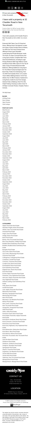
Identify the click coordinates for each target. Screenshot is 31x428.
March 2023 (5, 194)
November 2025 (7, 130)
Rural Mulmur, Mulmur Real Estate (12, 333)
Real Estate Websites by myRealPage (19, 402)
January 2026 (6, 126)
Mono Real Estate (7, 297)
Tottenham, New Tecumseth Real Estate (13, 357)
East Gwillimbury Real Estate (10, 267)
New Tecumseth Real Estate (10, 305)
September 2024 (7, 158)
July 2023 (5, 186)
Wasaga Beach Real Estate (10, 359)
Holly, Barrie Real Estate (9, 285)
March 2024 (5, 170)
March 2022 (5, 218)
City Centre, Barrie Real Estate (11, 251)
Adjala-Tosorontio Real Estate (10, 225)
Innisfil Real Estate (7, 287)
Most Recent (6, 110)
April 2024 (5, 168)
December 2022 (7, 200)
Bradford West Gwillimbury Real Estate (13, 243)
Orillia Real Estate (7, 309)
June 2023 (5, 188)
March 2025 (5, 146)
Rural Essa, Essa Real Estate (10, 323)
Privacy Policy (6, 402)
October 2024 (6, 156)
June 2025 (5, 140)
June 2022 (5, 212)
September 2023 (7, 182)
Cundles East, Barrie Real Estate (11, 263)
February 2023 (6, 196)
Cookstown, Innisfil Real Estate (11, 259)
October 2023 (6, 180)
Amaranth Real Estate (8, 231)
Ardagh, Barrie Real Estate (10, 235)
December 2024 (7, 152)
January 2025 (6, 150)
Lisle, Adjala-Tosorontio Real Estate (12, 289)
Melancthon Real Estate (9, 291)
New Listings (6, 100)
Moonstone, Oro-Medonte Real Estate (13, 299)
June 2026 (5, 116)
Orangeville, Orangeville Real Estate (12, 307)
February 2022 (6, 220)
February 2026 (6, 124)
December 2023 (7, 176)
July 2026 (5, 114)
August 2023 (6, 184)
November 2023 (7, 178)
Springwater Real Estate (9, 347)
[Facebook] (15, 8)
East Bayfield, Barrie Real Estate (11, 265)
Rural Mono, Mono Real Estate (11, 331)
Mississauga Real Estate (9, 295)
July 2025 (5, 138)
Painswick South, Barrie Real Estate (12, 313)
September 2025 (7, 134)
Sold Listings (6, 104)
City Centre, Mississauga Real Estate (12, 253)
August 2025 (6, 136)
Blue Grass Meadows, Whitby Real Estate (14, 241)
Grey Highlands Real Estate (10, 279)
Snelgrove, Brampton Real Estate (11, 345)
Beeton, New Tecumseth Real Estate (12, 239)
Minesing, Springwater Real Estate (12, 293)
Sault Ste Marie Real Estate (10, 339)
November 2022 (7, 202)
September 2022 (7, 206)
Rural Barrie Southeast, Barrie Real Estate (14, 319)
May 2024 (5, 166)
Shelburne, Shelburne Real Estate (12, 343)
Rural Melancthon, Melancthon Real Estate (14, 329)
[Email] (9, 8)
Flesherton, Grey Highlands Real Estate (13, 275)
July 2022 (5, 210)
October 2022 (6, 204)
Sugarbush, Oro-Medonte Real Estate (13, 351)
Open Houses (6, 102)
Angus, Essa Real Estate (9, 233)
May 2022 (5, 214)
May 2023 (5, 190)
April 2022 (5, 216)
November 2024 (7, 154)
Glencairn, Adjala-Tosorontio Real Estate (13, 277)
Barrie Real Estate (7, 237)
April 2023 (5, 192)
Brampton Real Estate (8, 249)
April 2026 (5, 120)
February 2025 (6, 148)
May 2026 (5, 118)
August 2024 (6, 160)
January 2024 (6, 174)
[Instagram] (19, 8)
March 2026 (5, 122)
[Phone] (12, 8)
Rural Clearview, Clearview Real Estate (13, 321)
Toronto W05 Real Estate (9, 353)
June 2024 (5, 164)
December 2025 (7, 128)
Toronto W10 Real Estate (9, 355)
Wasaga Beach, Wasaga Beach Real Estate (14, 361)
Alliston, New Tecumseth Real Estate (15, 30)
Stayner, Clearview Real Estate (11, 349)
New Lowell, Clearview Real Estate (12, 303)
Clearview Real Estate (8, 255)
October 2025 (6, 132)
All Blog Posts (6, 98)
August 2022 (6, 208)
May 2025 (5, 142)
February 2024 (6, 172)
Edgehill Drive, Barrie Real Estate (11, 269)
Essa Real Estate (7, 271)
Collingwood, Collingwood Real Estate (13, 257)
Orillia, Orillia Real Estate (9, 311)
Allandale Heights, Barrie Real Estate (13, 227)
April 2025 (5, 144)
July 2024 (5, 162)
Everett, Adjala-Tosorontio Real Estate (13, 273)
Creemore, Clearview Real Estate (11, 261)
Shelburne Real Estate (8, 341)
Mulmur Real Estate (8, 301)
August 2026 (6, 112)
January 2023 (6, 198)
